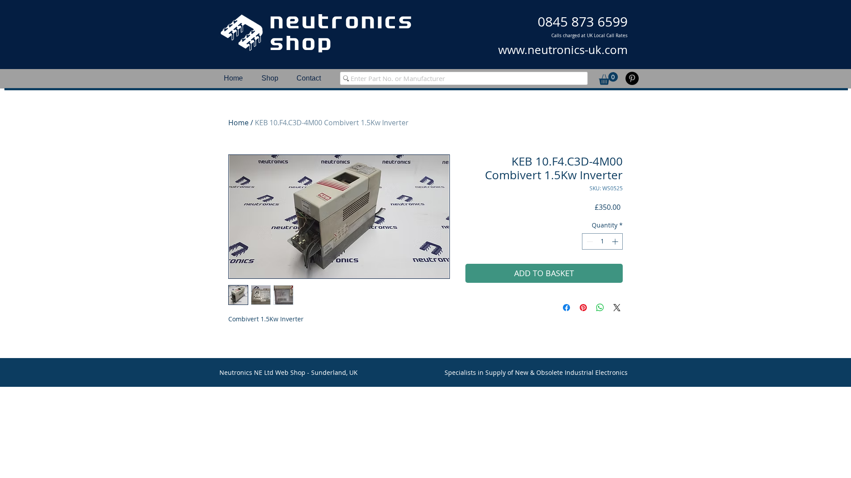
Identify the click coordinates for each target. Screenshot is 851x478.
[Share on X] (617, 307)
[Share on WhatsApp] (600, 307)
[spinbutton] (602, 241)
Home (238, 122)
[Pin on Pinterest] (583, 307)
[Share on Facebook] (566, 307)
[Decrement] (588, 241)
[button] (608, 78)
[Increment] (615, 241)
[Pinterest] (632, 78)
